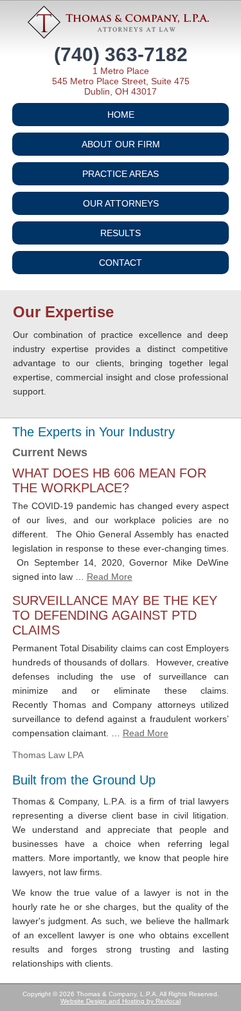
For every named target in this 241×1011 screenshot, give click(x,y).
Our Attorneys (121, 203)
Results (120, 233)
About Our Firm (121, 144)
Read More (109, 576)
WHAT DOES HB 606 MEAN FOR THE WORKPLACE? (109, 480)
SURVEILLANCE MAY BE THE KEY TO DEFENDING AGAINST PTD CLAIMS (114, 615)
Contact (120, 262)
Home (120, 114)
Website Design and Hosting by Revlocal (120, 1001)
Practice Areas (120, 174)
